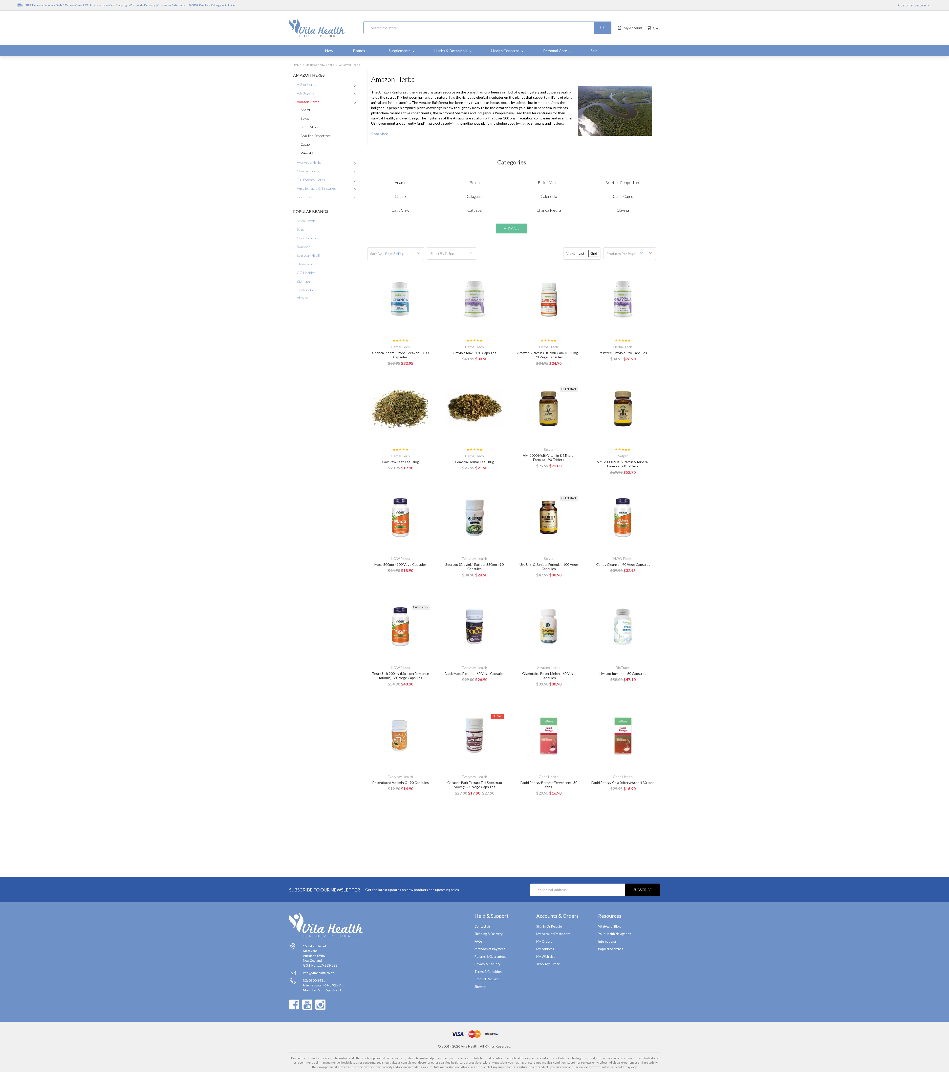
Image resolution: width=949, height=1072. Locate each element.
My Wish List (545, 956)
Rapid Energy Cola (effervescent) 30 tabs (622, 782)
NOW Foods (306, 221)
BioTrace (303, 281)
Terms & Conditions (488, 972)
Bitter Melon (310, 127)
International (607, 941)
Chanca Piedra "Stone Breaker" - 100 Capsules (400, 355)
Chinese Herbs (308, 171)
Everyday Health (309, 255)
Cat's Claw (400, 210)
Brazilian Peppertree (316, 136)
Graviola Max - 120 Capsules (474, 353)
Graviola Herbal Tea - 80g (474, 462)
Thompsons (306, 264)
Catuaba (474, 210)
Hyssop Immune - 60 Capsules (623, 673)
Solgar (301, 229)
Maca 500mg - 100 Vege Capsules (400, 564)
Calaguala (474, 196)
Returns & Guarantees (490, 956)
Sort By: (376, 253)
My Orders (544, 941)
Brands (359, 50)
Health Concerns (505, 50)
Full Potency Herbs (311, 180)
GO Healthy (306, 273)
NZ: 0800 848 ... (314, 980)
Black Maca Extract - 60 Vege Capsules (474, 673)
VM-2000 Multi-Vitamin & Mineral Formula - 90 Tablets (548, 457)
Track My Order (548, 964)
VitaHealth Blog (609, 926)
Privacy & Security (487, 964)
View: (570, 253)
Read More (379, 134)
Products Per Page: (621, 253)
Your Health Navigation (614, 934)
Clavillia (623, 210)
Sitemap (480, 987)
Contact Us (482, 926)
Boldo (305, 118)
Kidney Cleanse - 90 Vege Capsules (622, 564)
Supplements (400, 50)
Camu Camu (623, 196)
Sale (594, 50)
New (329, 50)
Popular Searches (610, 949)
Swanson (303, 247)
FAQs (478, 941)
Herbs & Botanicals (451, 50)
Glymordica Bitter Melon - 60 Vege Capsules (548, 675)
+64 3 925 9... (333, 985)
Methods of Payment (489, 949)
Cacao (305, 144)
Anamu (306, 110)
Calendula (548, 196)
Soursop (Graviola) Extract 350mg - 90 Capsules (474, 566)
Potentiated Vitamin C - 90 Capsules (400, 782)
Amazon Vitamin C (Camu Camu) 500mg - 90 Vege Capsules (548, 355)
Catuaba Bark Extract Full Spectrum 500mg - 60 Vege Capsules (474, 784)
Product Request (486, 979)
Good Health (306, 238)
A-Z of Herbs (306, 84)
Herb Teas (304, 197)
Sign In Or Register (549, 926)
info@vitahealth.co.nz (318, 973)
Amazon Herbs (308, 102)
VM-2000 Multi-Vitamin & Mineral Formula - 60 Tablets (622, 464)
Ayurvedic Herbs (309, 162)
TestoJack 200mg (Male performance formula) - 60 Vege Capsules (400, 675)
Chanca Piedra (549, 210)
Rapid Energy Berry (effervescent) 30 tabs (548, 784)
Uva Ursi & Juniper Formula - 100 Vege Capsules (548, 566)
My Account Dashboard (553, 934)
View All (307, 153)
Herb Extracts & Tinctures (316, 188)
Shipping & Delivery (488, 934)
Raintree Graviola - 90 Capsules (623, 353)
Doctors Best (307, 290)
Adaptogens (305, 93)
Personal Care (555, 50)
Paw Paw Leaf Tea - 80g (400, 462)
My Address (545, 949)
